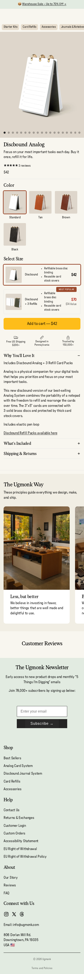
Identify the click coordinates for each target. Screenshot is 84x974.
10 (42, 133)
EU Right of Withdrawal (20, 849)
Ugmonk (46, 959)
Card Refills (29, 27)
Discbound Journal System (23, 774)
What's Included (17, 443)
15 (63, 133)
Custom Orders (14, 833)
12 (50, 133)
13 (54, 133)
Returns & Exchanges (19, 818)
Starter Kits (10, 27)
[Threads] (22, 914)
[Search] (15, 16)
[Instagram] (6, 914)
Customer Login (15, 825)
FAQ (6, 893)
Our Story (10, 877)
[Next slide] (75, 565)
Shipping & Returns (20, 453)
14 (59, 133)
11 (46, 133)
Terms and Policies (42, 968)
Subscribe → (42, 723)
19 (80, 133)
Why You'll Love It (19, 355)
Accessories (49, 27)
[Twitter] (14, 914)
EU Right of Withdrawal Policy (25, 857)
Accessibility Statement (21, 841)
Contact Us (11, 810)
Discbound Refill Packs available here (30, 433)
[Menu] (5, 15)
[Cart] (79, 16)
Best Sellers (12, 758)
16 (67, 133)
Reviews (10, 885)
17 (71, 133)
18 (75, 133)
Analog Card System (18, 766)
